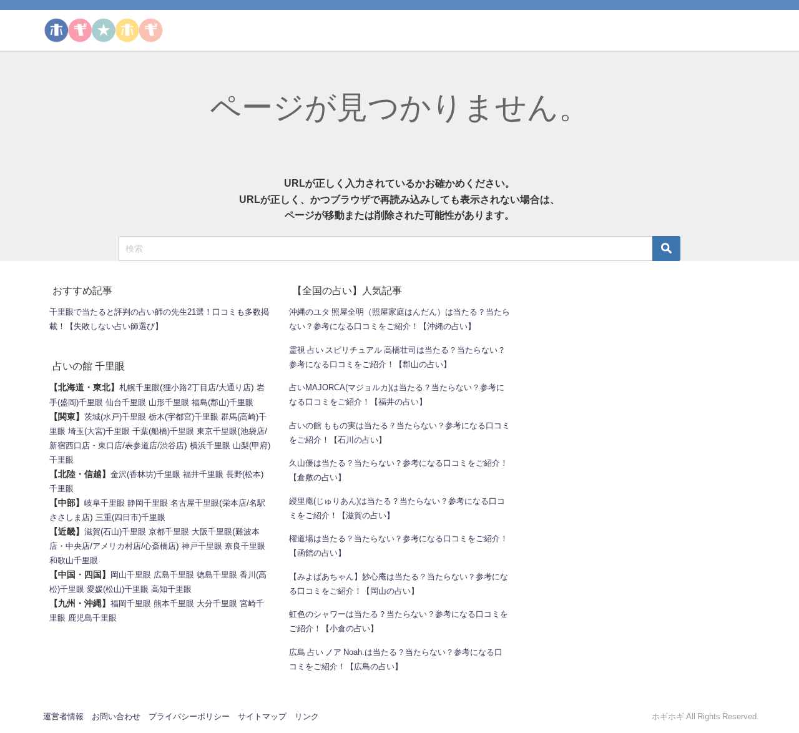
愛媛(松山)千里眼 (118, 589)
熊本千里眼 (174, 603)
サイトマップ (262, 716)
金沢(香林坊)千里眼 (145, 474)
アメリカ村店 (116, 546)
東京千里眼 (217, 431)
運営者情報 (63, 716)
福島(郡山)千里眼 (222, 402)
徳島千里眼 (217, 575)
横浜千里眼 (210, 445)
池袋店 (252, 431)
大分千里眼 (217, 603)
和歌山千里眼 (73, 560)
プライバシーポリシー (189, 716)
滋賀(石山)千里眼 (115, 532)
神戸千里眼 (202, 546)
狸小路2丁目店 (189, 387)
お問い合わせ (116, 716)
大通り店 (234, 387)
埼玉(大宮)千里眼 (99, 431)
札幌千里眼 (139, 387)
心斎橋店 (160, 546)
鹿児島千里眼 (92, 618)
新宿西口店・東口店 (85, 445)
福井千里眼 (203, 474)
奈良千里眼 (245, 546)
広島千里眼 (174, 575)
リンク (307, 716)
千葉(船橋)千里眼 (163, 431)
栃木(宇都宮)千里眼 (183, 417)
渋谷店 (172, 445)
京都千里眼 (169, 532)
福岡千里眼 (130, 603)
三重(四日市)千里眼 (130, 517)
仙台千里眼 (125, 402)
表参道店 (141, 445)
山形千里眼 (169, 402)
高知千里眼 (171, 589)
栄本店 (234, 503)
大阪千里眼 (212, 532)
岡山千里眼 (130, 575)
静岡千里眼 (147, 503)
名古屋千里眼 (194, 503)
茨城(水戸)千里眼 (115, 417)
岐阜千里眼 (104, 503)
